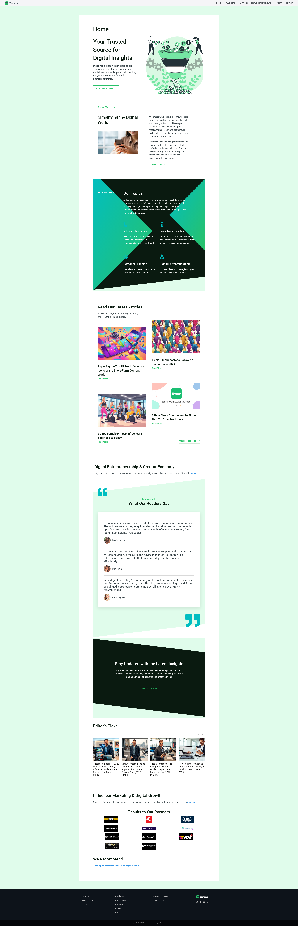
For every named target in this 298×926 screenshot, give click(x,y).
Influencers (229, 3)
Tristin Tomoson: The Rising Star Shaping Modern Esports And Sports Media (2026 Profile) (133, 769)
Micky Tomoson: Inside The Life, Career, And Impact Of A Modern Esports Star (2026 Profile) (105, 769)
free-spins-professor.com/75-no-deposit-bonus (117, 866)
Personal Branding (135, 264)
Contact (289, 3)
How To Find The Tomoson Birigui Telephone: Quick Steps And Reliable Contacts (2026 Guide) (191, 769)
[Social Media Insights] (162, 224)
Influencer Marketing (135, 231)
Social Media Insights (172, 231)
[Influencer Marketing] (125, 224)
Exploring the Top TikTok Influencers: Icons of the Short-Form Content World (121, 370)
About (279, 3)
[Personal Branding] (125, 256)
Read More (103, 378)
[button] (203, 734)
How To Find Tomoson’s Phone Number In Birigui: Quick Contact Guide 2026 (163, 768)
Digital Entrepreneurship (262, 3)
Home (218, 3)
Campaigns (243, 3)
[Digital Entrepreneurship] (162, 256)
